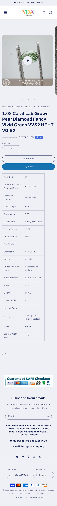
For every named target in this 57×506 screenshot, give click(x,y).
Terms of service (36, 498)
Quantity (6, 143)
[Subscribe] (48, 416)
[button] (6, 12)
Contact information (41, 493)
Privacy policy (24, 493)
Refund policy (21, 498)
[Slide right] (34, 100)
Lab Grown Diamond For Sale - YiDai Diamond (28, 490)
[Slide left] (22, 100)
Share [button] (7, 354)
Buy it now (28, 167)
